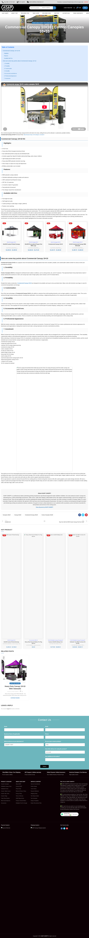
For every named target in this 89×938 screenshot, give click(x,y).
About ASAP (18, 784)
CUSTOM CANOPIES (11, 248)
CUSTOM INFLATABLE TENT (55, 643)
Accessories (3, 803)
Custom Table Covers (5, 791)
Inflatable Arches (4, 788)
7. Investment (7, 78)
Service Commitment (35, 784)
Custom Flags (4, 795)
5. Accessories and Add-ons (10, 73)
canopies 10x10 (6, 514)
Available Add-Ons (8, 58)
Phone (47, 734)
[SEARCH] (54, 7)
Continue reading (15, 697)
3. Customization (8, 68)
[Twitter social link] (83, 514)
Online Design (34, 786)
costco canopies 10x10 (47, 514)
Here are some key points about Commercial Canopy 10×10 (19, 61)
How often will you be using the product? (56, 749)
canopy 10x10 (17, 514)
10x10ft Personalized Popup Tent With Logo (33, 245)
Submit (44, 766)
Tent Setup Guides (35, 795)
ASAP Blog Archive (20, 798)
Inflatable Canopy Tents (6, 786)
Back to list (44, 521)
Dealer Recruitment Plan (36, 803)
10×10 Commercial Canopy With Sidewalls (77, 245)
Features (6, 55)
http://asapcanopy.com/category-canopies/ (34, 134)
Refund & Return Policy (21, 791)
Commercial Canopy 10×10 (55, 244)
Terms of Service (19, 795)
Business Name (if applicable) (12, 734)
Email (47, 726)
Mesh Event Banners (5, 800)
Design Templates (35, 800)
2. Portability (7, 66)
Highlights (6, 53)
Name (6, 726)
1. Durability (6, 63)
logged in (9, 708)
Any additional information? (52, 756)
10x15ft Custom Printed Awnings (11, 641)
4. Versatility (7, 71)
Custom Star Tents (5, 793)
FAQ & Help (18, 788)
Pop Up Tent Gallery (15, 683)
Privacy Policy (19, 793)
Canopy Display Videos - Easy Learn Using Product (44, 22)
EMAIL (85, 7)
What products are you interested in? (14, 741)
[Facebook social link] (79, 514)
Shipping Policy (34, 793)
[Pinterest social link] (86, 514)
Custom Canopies (5, 784)
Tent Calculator (34, 798)
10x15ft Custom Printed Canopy (11, 244)
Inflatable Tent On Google (21, 803)
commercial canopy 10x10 (31, 514)
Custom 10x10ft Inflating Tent (56, 641)
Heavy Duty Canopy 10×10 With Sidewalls (15, 687)
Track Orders (34, 788)
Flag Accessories (37, 645)
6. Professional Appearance (10, 75)
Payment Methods (35, 791)
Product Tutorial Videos (21, 800)
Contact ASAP (19, 786)
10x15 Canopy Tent (16, 643)
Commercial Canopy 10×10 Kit (11, 50)
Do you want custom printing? (53, 741)
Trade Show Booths (5, 798)
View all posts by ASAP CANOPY (44, 507)
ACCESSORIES (29, 645)
